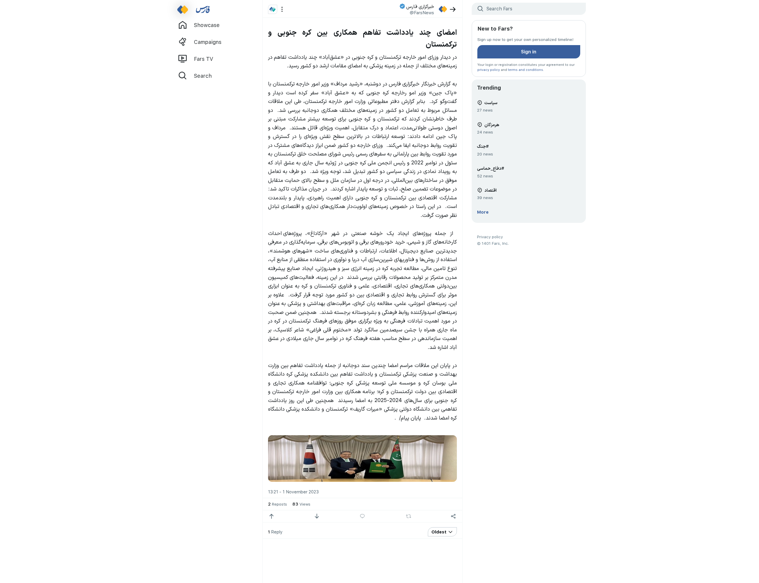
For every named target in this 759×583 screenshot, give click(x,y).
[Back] (453, 9)
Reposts (277, 504)
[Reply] (362, 516)
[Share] (453, 516)
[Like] (271, 516)
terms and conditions (525, 69)
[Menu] (282, 9)
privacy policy (488, 69)
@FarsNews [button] (422, 12)
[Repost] (408, 516)
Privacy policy (490, 236)
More (483, 212)
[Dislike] (316, 516)
